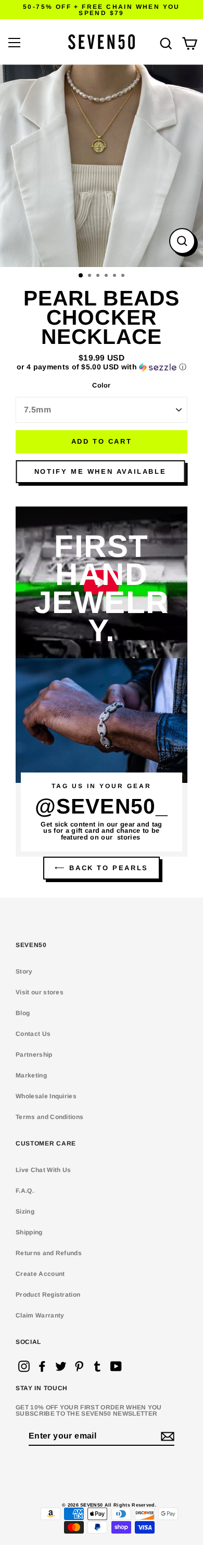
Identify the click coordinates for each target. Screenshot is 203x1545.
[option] (101, 165)
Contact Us (33, 1033)
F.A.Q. (25, 1190)
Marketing (31, 1075)
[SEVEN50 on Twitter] (61, 1366)
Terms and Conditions (49, 1117)
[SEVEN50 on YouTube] (116, 1366)
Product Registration (48, 1294)
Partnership (34, 1054)
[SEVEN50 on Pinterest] (79, 1366)
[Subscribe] (166, 1436)
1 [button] (81, 275)
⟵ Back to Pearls (101, 868)
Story (24, 971)
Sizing (25, 1211)
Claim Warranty (40, 1315)
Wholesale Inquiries (46, 1096)
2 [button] (90, 276)
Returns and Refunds (49, 1253)
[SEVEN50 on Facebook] (42, 1366)
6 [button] (123, 276)
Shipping (29, 1232)
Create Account (40, 1273)
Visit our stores (40, 992)
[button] (101, 367)
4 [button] (107, 276)
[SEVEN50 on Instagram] (24, 1366)
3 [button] (99, 276)
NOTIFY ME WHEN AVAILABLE (100, 471)
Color (101, 385)
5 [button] (115, 276)
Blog (23, 1013)
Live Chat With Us (43, 1170)
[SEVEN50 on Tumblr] (97, 1366)
